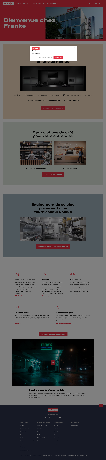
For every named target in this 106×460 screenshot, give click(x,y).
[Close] (75, 47)
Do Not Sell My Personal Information (44, 57)
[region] (53, 53)
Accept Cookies (58, 57)
